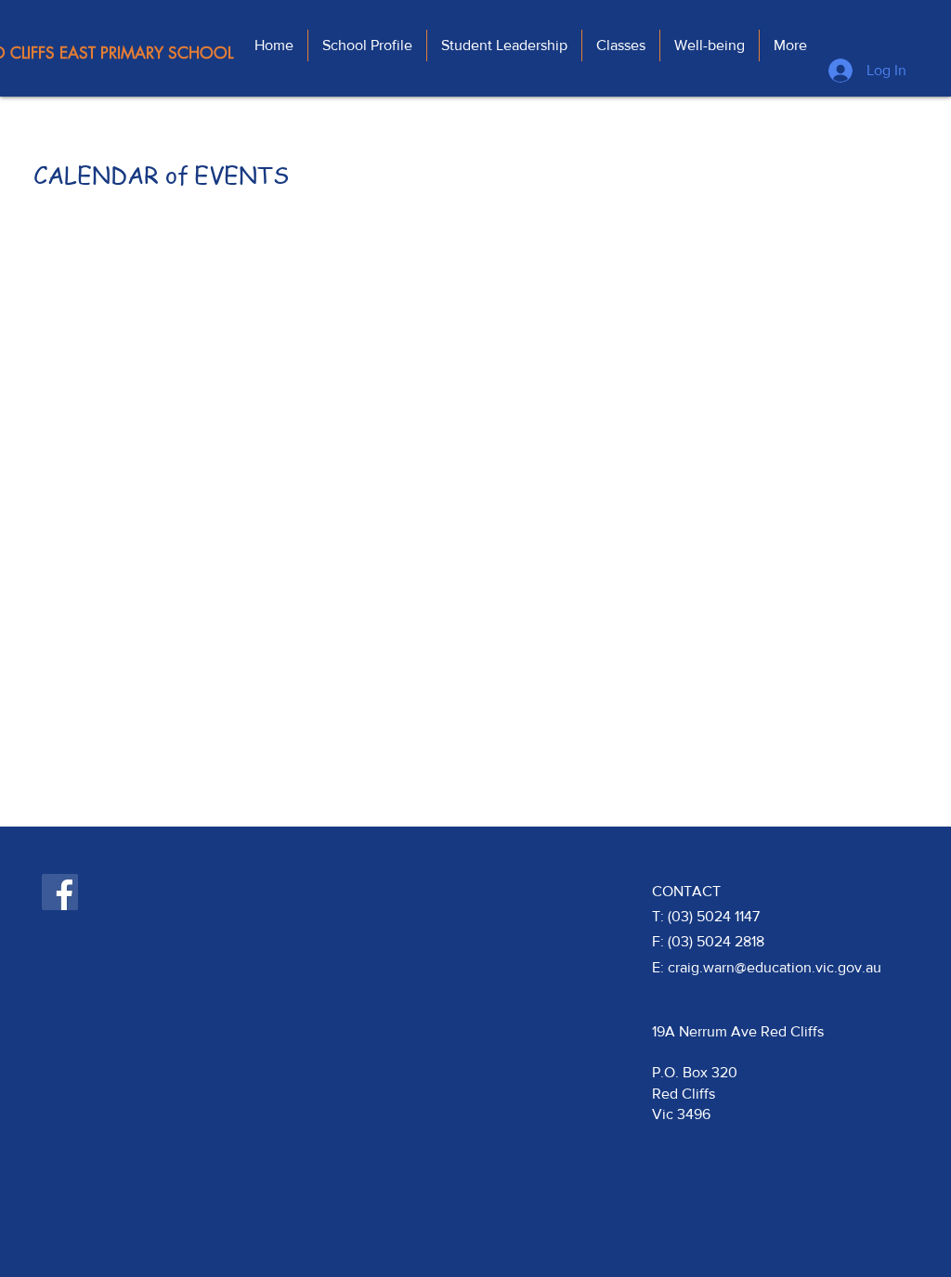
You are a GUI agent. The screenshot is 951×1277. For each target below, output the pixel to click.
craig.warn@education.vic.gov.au (774, 967)
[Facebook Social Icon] (60, 892)
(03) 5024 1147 (714, 916)
